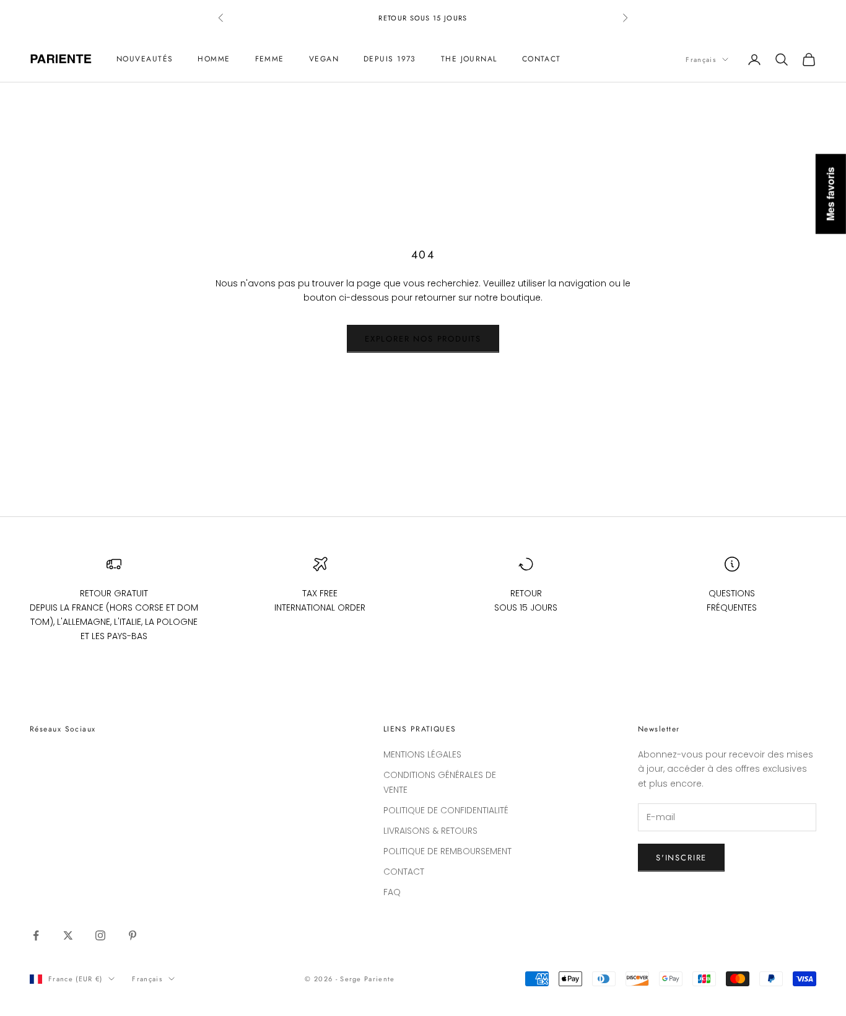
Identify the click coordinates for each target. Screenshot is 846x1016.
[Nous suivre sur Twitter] (68, 935)
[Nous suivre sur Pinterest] (132, 935)
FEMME (269, 59)
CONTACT (541, 59)
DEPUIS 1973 (390, 59)
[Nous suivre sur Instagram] (100, 935)
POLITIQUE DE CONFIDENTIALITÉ (445, 810)
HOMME (214, 59)
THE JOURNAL (469, 59)
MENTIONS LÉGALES (422, 754)
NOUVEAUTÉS (144, 59)
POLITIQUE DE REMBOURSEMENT (447, 851)
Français (701, 59)
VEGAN (324, 59)
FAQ (392, 892)
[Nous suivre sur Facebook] (36, 935)
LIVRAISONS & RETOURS (430, 830)
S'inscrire (681, 858)
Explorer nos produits (423, 339)
